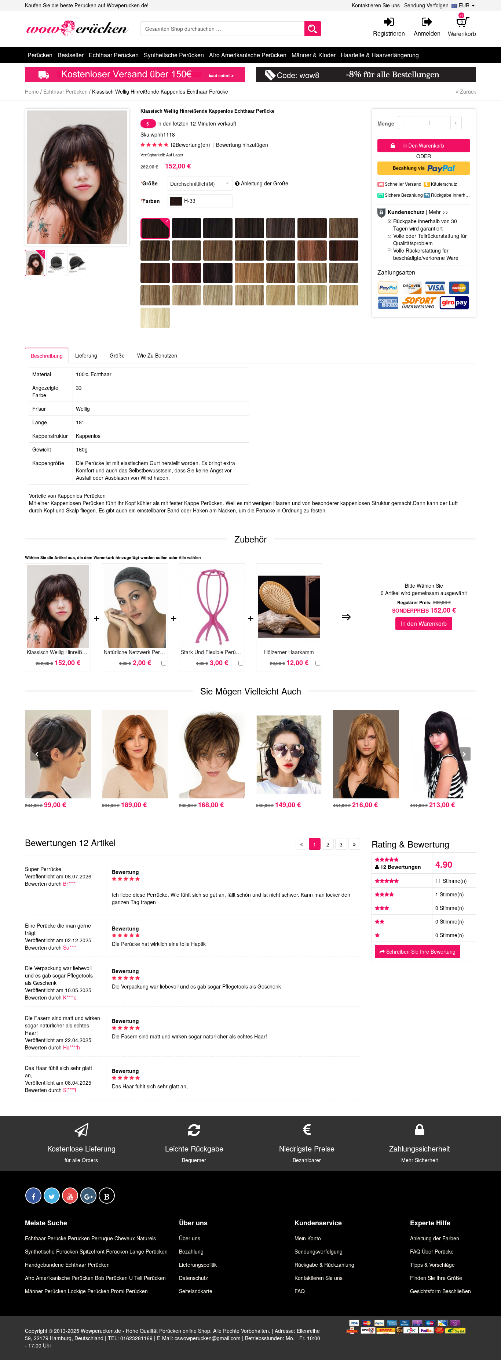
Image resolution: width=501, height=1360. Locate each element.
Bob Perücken (111, 1277)
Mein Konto (308, 1238)
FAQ (300, 1291)
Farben (150, 200)
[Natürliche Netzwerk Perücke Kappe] (135, 607)
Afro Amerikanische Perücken (59, 1277)
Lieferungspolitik (198, 1264)
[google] (88, 1195)
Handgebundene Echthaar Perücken (67, 1264)
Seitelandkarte (195, 1291)
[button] (463, 5)
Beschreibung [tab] (47, 355)
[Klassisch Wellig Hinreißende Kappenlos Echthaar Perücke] (35, 263)
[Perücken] (77, 28)
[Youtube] (70, 1195)
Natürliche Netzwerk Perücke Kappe (135, 652)
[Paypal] (423, 167)
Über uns (189, 1238)
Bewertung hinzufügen (242, 144)
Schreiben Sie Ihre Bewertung (420, 951)
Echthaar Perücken (65, 91)
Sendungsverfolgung (319, 1251)
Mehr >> (438, 211)
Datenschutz (193, 1277)
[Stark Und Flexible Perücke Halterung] (212, 607)
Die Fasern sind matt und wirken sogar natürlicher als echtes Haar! (62, 1025)
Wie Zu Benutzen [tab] (157, 355)
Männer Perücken (45, 1291)
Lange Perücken (148, 1251)
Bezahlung (191, 1251)
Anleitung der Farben (434, 1238)
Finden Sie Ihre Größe (436, 1277)
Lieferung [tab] (86, 355)
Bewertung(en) (190, 144)
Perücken (79, 1238)
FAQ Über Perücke (432, 1251)
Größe (149, 183)
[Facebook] (33, 1195)
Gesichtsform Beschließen (440, 1291)
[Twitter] (52, 1195)
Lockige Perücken (88, 1291)
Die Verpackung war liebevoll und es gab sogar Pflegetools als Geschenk (59, 975)
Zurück (467, 91)
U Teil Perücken (147, 1277)
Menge (385, 123)
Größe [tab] (117, 355)
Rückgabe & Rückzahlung (324, 1264)
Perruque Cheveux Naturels (123, 1238)
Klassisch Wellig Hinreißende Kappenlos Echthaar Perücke (58, 652)
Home (32, 91)
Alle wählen (190, 557)
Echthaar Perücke (45, 1238)
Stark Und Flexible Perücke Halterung (212, 652)
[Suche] (312, 28)
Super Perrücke (43, 869)
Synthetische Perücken (51, 1251)
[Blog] (107, 1195)
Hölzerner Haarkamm (289, 652)
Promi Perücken (129, 1291)
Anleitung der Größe (264, 183)
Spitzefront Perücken (104, 1251)
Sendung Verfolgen (426, 5)
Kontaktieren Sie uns (376, 5)
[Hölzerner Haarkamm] (289, 607)
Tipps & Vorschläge (432, 1264)
